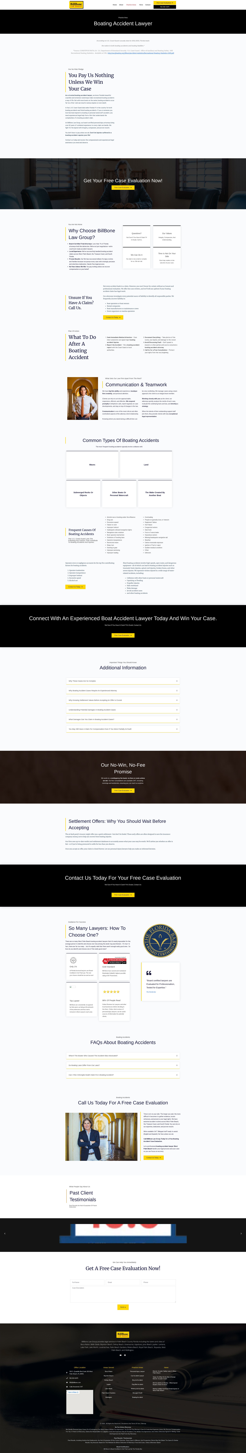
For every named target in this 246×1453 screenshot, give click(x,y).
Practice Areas (131, 5)
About (121, 5)
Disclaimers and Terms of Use (130, 1423)
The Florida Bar (151, 992)
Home (115, 5)
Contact (147, 5)
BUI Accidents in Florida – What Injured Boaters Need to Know (165, 1383)
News (141, 5)
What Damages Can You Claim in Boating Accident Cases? (91, 719)
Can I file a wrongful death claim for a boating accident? (91, 1075)
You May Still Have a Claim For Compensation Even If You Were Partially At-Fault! (100, 729)
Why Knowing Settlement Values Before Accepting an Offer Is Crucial (95, 700)
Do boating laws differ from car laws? (84, 1065)
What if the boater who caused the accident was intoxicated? (93, 1056)
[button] (121, 5)
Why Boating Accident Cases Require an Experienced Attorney (93, 691)
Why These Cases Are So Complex (82, 681)
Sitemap (143, 1423)
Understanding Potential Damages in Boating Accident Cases (92, 710)
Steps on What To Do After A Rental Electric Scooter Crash (164, 1378)
